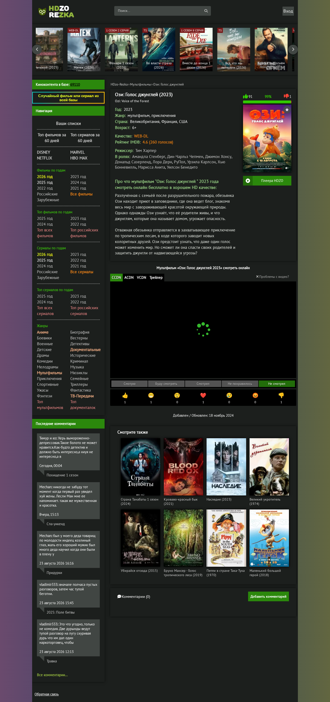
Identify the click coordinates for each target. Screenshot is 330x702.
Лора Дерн (162, 162)
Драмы (43, 355)
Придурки (54, 572)
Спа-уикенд (56, 524)
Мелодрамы (47, 367)
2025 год (45, 218)
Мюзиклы (78, 372)
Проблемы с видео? (274, 276)
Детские (44, 349)
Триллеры (79, 384)
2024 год (78, 182)
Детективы (79, 343)
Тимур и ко (47, 438)
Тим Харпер (145, 150)
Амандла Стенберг (148, 156)
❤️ (203, 398)
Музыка (77, 367)
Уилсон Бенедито (182, 167)
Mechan (45, 487)
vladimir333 (48, 584)
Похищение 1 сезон (62, 475)
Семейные (79, 378)
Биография (79, 332)
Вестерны (79, 338)
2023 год (78, 176)
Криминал (79, 361)
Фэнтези (44, 396)
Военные (45, 343)
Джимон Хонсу (218, 156)
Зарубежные (48, 199)
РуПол (179, 162)
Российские (47, 194)
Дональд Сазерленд (133, 162)
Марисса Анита (151, 167)
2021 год (78, 188)
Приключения (49, 378)
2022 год (45, 188)
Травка (52, 661)
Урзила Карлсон (201, 162)
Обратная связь (47, 694)
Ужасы (42, 390)
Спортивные (48, 384)
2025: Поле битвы (61, 612)
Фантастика (80, 390)
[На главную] (58, 10)
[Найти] (206, 11)
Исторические (83, 355)
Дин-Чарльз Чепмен (185, 156)
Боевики (44, 338)
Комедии (45, 361)
